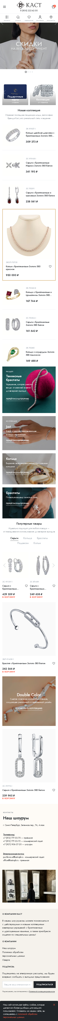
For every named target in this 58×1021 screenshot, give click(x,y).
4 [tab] (32, 72)
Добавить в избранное (50, 266)
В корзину (8, 597)
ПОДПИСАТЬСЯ (44, 984)
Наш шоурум (8, 948)
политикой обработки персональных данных (20, 1015)
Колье (37, 543)
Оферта (6, 960)
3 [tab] (30, 72)
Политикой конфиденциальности (42, 991)
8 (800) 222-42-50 (29, 10)
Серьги (14, 538)
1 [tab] (25, 72)
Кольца (27, 538)
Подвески (23, 543)
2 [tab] (28, 72)
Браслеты (42, 538)
